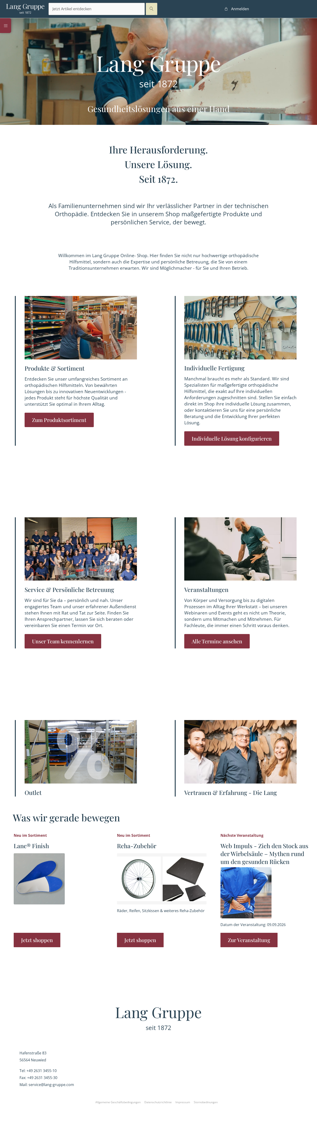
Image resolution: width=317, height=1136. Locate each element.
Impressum (182, 1102)
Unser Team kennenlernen (63, 641)
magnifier (151, 9)
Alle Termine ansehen (217, 641)
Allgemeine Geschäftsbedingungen (118, 1102)
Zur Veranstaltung (249, 940)
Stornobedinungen (206, 1102)
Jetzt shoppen (37, 940)
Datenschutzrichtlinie (158, 1102)
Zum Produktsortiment (59, 419)
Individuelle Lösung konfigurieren (232, 438)
